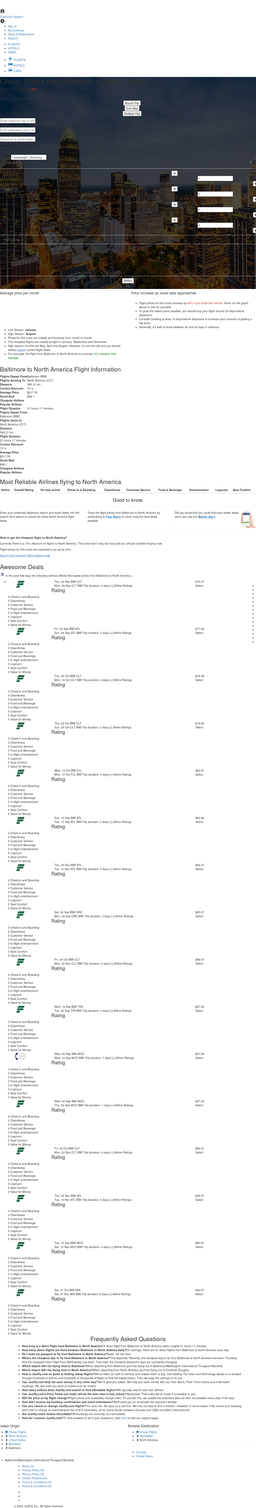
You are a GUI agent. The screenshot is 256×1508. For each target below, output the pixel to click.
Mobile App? (207, 517)
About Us (28, 1466)
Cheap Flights (17, 1432)
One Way (132, 108)
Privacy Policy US (33, 1470)
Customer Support (11, 17)
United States (144, 1456)
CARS (12, 52)
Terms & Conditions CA (36, 1486)
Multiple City (132, 114)
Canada (141, 1452)
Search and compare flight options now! (25, 555)
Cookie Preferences (34, 1478)
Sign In (12, 26)
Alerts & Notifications (21, 34)
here (124, 1418)
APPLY (128, 281)
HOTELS (13, 48)
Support (13, 38)
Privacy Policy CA (33, 1474)
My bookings (16, 30)
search (21, 350)
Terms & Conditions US (36, 1482)
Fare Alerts (113, 517)
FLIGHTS (14, 44)
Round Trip (132, 103)
